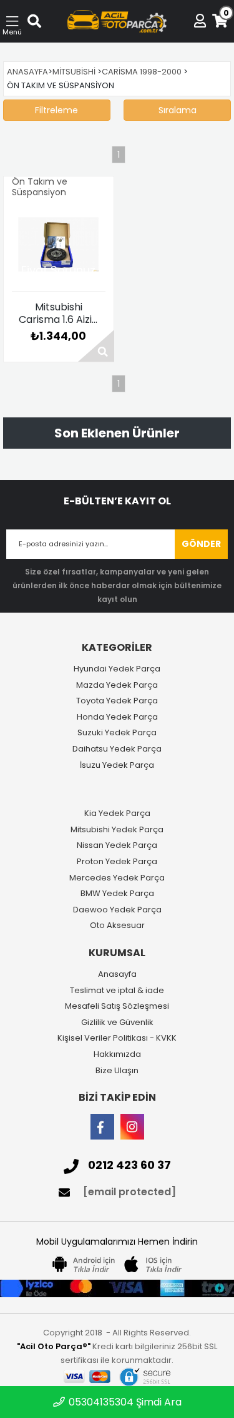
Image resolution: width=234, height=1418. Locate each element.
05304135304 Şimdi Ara (124, 1402)
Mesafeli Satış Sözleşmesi (117, 1006)
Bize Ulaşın (117, 1071)
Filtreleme (56, 110)
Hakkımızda (117, 1054)
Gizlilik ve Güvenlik (117, 1023)
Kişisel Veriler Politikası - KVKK (117, 1038)
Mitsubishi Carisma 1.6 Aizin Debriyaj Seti (58, 313)
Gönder (201, 544)
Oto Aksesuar (117, 926)
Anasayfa (117, 974)
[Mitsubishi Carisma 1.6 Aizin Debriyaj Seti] (58, 244)
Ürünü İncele (96, 346)
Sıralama (177, 110)
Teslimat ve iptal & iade (117, 991)
